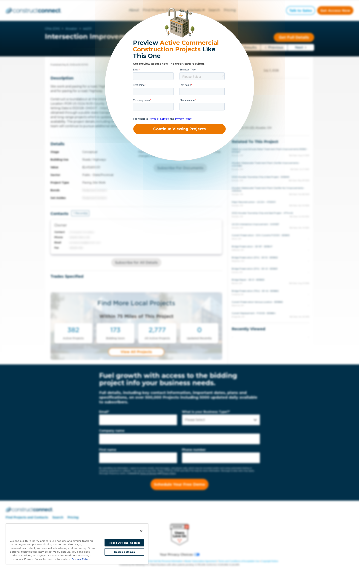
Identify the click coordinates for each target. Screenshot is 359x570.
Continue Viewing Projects (179, 129)
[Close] (141, 531)
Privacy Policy (81, 559)
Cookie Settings (124, 552)
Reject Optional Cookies (124, 542)
